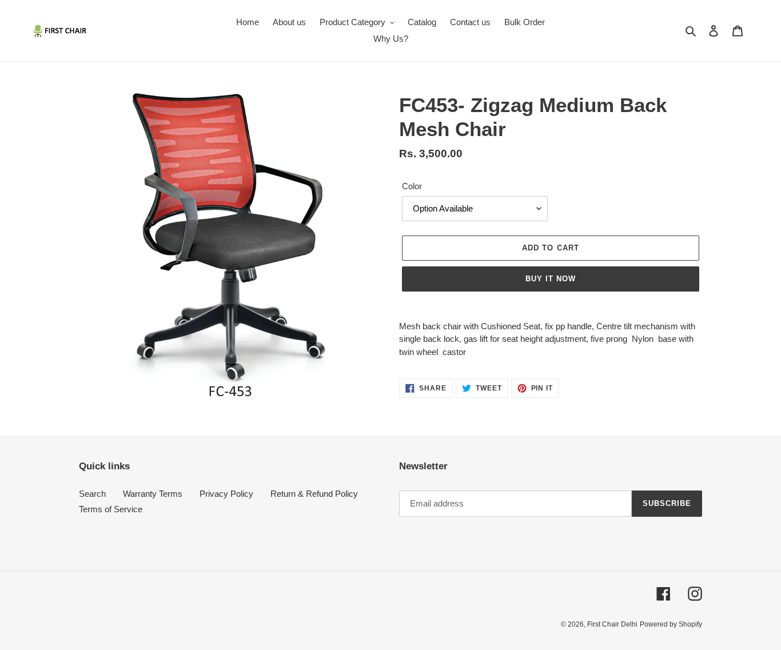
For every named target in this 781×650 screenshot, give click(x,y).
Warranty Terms (152, 494)
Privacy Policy (226, 494)
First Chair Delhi (612, 624)
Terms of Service (110, 509)
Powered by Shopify (671, 624)
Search (92, 494)
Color (412, 186)
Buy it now (550, 278)
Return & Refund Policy (314, 494)
